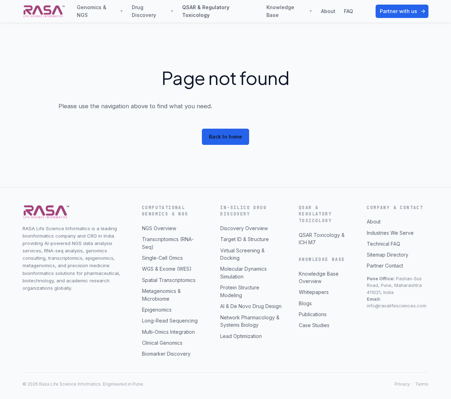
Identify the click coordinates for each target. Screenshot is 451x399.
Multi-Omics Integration (168, 332)
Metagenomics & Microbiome (161, 295)
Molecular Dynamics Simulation (243, 273)
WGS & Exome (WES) (167, 269)
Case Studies (314, 325)
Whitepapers (314, 292)
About (328, 11)
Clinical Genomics (162, 343)
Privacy (402, 384)
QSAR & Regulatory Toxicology (205, 11)
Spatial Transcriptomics (169, 280)
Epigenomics (157, 310)
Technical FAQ (383, 244)
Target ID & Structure (244, 239)
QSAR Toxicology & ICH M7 (322, 239)
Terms (421, 384)
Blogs (305, 303)
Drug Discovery (153, 11)
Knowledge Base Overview (319, 277)
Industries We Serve (390, 233)
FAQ (348, 11)
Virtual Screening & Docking (242, 254)
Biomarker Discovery (166, 354)
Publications (313, 314)
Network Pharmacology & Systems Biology (249, 321)
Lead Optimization (241, 336)
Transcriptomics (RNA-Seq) (168, 243)
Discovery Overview (244, 228)
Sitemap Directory (387, 255)
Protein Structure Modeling (239, 291)
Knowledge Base (289, 11)
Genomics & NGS (100, 11)
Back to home (225, 137)
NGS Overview (159, 228)
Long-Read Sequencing (170, 321)
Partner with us (398, 11)
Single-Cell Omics (162, 258)
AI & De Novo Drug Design (251, 306)
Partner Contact (385, 266)
